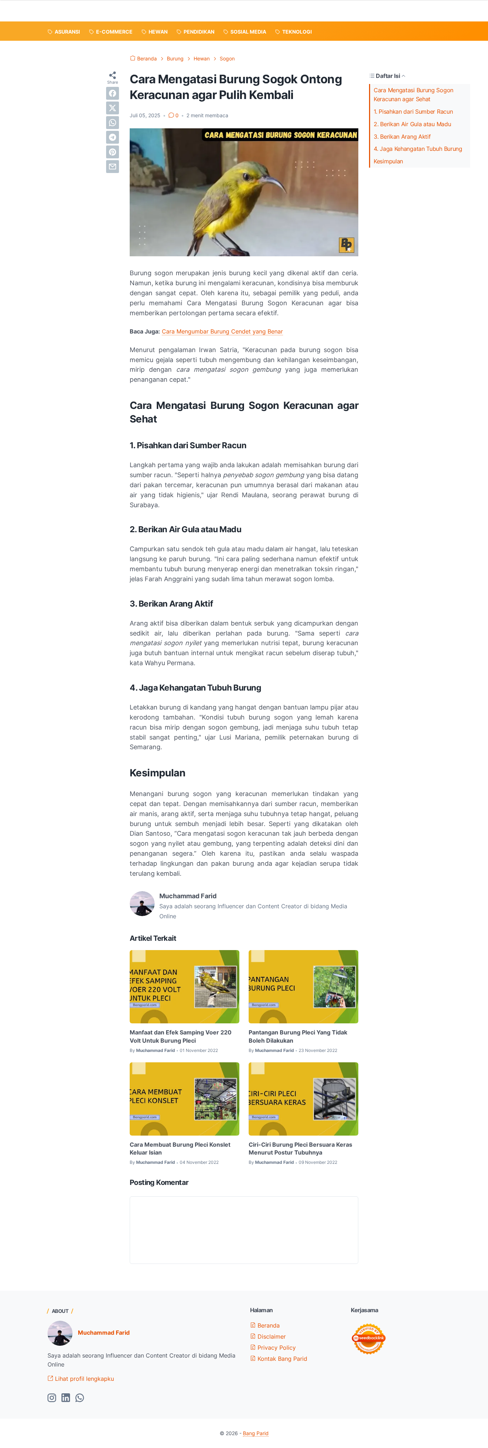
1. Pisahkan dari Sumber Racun (413, 111)
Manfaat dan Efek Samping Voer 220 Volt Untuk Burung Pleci (180, 1036)
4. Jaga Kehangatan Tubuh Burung (418, 148)
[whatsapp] (112, 122)
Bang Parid (256, 1433)
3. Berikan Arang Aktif (402, 136)
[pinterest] (112, 151)
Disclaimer (271, 1336)
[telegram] (112, 137)
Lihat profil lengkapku (83, 1378)
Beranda (268, 1325)
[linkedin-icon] (65, 1398)
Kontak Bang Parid (281, 1358)
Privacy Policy (276, 1347)
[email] (112, 166)
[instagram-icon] (52, 1398)
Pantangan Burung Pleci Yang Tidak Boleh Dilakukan (298, 1036)
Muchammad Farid (104, 1332)
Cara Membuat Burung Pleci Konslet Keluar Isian (180, 1148)
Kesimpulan (388, 161)
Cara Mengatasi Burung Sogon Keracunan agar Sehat (413, 95)
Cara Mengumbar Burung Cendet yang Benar (222, 331)
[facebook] (112, 93)
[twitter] (112, 108)
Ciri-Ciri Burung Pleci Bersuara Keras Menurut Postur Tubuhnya (300, 1148)
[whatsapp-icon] (79, 1398)
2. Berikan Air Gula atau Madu (412, 124)
